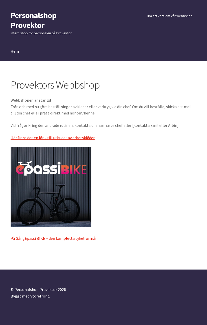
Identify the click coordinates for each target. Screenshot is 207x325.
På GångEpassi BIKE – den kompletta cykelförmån (54, 238)
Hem (15, 51)
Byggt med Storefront (30, 296)
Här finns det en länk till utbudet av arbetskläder (53, 137)
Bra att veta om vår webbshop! (170, 16)
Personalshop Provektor (33, 20)
